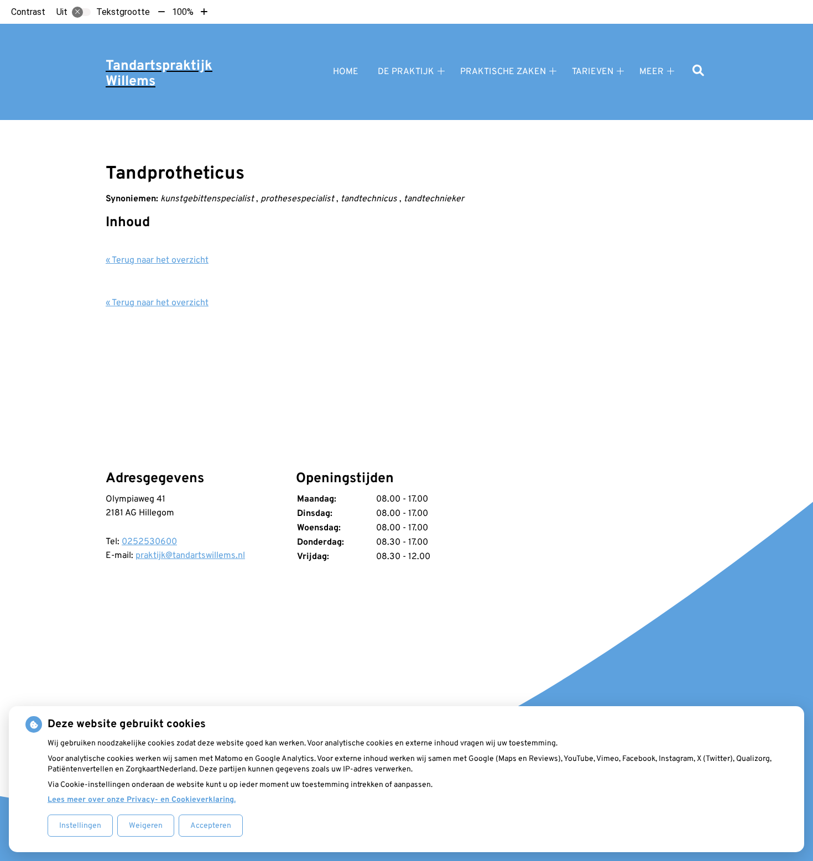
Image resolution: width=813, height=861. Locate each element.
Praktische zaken (503, 71)
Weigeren (146, 826)
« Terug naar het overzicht (157, 260)
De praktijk (406, 71)
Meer (651, 71)
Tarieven (592, 71)
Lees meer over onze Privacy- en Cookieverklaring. (142, 800)
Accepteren (210, 826)
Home (345, 71)
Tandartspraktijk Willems (159, 74)
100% (183, 12)
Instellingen (80, 826)
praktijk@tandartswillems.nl (190, 555)
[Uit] (81, 12)
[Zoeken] (698, 71)
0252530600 (149, 541)
